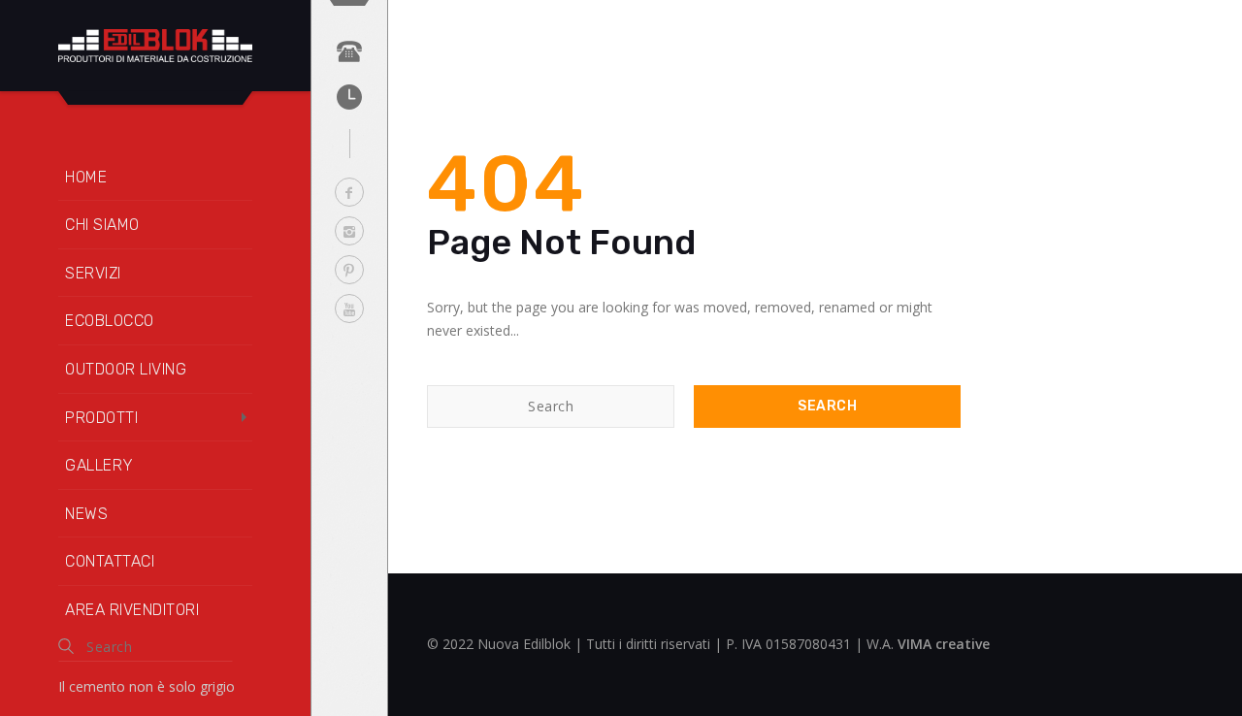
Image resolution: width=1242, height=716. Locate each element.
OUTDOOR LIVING (125, 369)
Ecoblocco (109, 320)
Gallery (99, 465)
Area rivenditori (132, 610)
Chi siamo (102, 224)
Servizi (93, 273)
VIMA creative (944, 644)
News (86, 513)
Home (86, 177)
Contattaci (109, 561)
